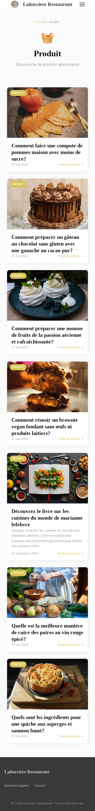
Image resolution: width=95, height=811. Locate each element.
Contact (40, 785)
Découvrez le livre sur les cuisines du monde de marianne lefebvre (47, 517)
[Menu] (82, 4)
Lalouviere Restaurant (47, 4)
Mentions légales (16, 785)
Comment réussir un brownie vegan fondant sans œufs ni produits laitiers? (44, 426)
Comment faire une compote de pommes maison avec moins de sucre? (47, 152)
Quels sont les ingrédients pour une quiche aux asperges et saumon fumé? (46, 723)
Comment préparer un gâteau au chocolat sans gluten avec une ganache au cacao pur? (45, 243)
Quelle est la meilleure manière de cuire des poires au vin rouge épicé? (47, 632)
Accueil (41, 22)
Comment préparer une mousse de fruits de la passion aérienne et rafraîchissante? (47, 335)
